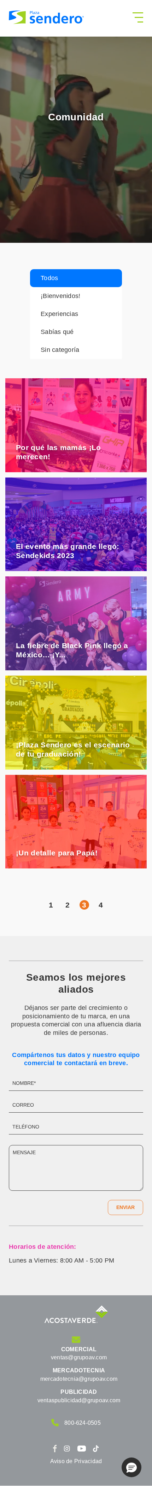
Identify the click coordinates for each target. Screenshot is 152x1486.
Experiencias (59, 313)
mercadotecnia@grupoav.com (78, 1379)
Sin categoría (60, 349)
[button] (131, 1467)
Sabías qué (57, 331)
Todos (49, 278)
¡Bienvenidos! (61, 295)
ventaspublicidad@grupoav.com (79, 1400)
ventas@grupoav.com (79, 1357)
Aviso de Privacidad (76, 1461)
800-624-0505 (82, 1423)
